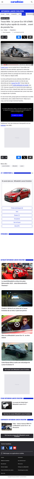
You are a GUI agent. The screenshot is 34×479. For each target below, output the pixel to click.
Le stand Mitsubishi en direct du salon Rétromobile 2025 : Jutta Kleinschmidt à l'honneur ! (14, 283)
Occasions (17, 219)
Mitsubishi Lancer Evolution (12, 11)
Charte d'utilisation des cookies (7, 470)
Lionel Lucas (4, 67)
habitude (3, 125)
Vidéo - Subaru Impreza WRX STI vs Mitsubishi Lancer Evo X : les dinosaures (22, 425)
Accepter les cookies (17, 115)
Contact (2, 457)
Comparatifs (14, 14)
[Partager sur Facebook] (19, 36)
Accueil (2, 14)
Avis (20, 14)
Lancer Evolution (5, 166)
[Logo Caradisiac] (17, 3)
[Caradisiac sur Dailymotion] (11, 448)
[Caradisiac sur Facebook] (3, 448)
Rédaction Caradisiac (5, 460)
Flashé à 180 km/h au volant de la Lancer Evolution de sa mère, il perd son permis (14, 309)
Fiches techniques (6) (17, 208)
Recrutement (3, 463)
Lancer (21, 166)
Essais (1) (17, 215)
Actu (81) (17, 226)
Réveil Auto (5, 18)
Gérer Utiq (3, 473)
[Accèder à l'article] (17, 271)
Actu (24, 14)
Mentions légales (4, 466)
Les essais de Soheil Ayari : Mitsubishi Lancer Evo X (20, 403)
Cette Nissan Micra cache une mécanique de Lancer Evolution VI (16, 363)
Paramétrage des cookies (23, 470)
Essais (7, 14)
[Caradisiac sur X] (7, 448)
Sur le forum (17, 222)
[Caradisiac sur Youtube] (14, 448)
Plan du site (20, 463)
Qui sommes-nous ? (22, 460)
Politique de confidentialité (23, 466)
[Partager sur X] (25, 36)
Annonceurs (20, 457)
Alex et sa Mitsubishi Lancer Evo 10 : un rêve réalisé (16, 336)
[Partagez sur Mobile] (30, 36)
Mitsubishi (15, 166)
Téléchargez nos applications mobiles (13, 453)
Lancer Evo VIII (15, 83)
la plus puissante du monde (20, 85)
